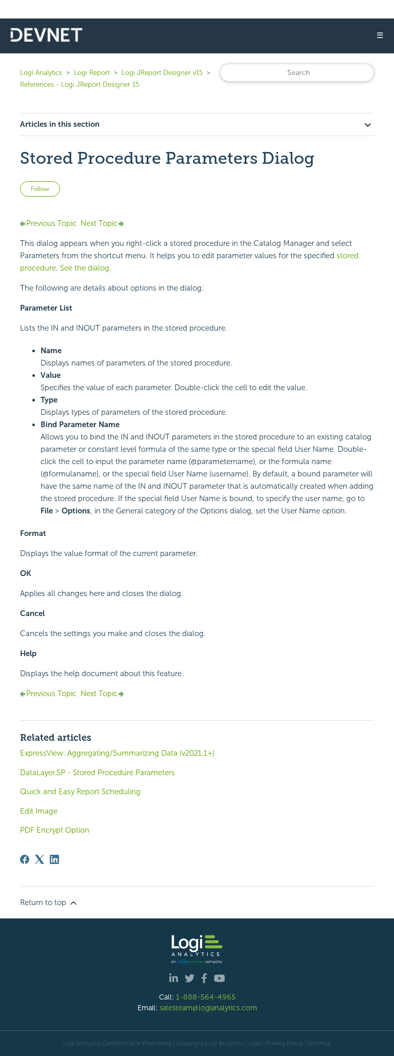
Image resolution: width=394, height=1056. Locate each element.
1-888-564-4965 (205, 997)
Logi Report (92, 72)
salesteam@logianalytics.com (208, 1007)
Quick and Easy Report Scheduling (80, 791)
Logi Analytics (41, 72)
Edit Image (38, 811)
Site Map (319, 1043)
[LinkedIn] (54, 859)
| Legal (253, 1043)
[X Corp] (39, 859)
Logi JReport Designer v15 (162, 72)
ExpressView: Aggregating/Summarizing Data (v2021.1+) (117, 753)
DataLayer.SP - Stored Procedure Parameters (97, 772)
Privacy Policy (284, 1043)
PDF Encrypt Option (54, 830)
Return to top (44, 902)
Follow (40, 189)
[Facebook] (24, 859)
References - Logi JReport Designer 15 (79, 84)
